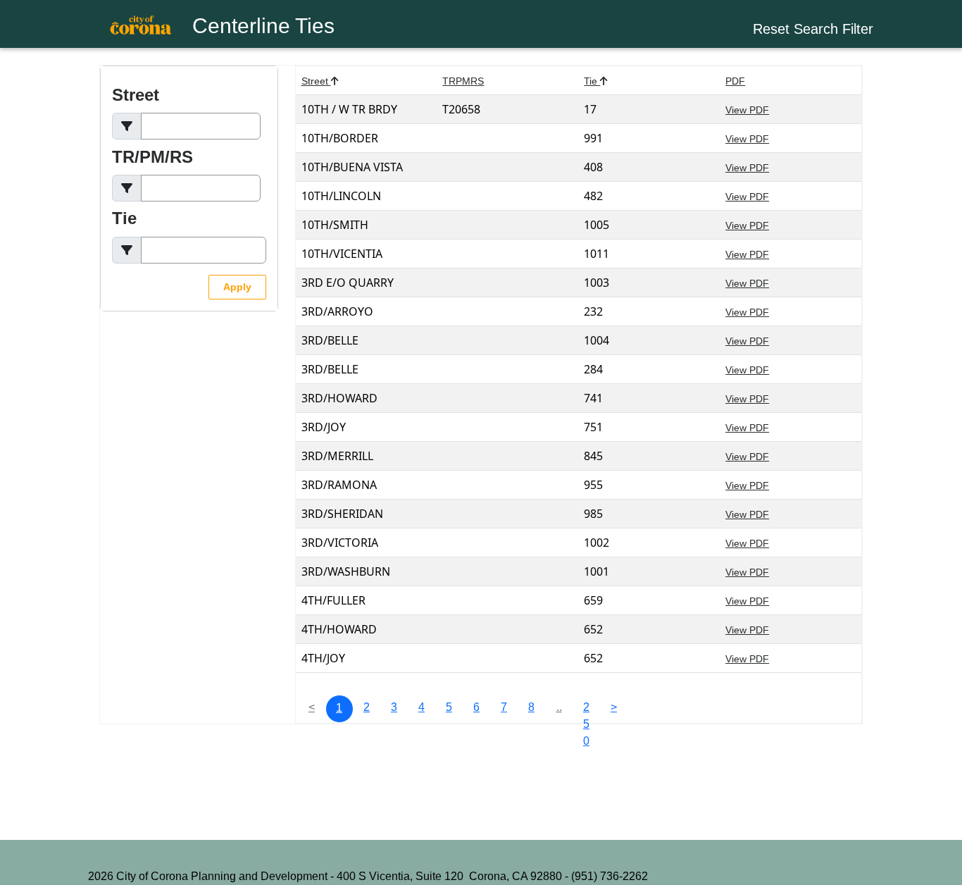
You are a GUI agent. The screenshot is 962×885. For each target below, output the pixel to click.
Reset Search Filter (813, 29)
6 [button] (476, 707)
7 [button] (504, 707)
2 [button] (366, 707)
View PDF (747, 110)
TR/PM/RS (152, 156)
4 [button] (421, 707)
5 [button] (449, 707)
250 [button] (586, 712)
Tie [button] (596, 81)
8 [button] (531, 707)
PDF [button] (735, 81)
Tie (124, 218)
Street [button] (320, 81)
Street (135, 94)
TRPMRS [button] (463, 81)
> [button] (614, 707)
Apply (237, 286)
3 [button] (394, 707)
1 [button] (339, 708)
